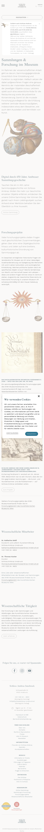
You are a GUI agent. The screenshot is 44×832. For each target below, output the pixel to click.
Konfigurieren (12, 433)
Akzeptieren (31, 434)
